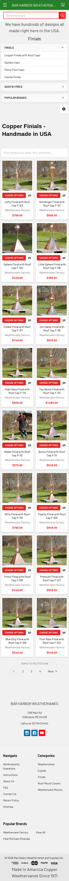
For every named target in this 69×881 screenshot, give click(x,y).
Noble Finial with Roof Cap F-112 (17, 453)
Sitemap (8, 806)
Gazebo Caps (12, 62)
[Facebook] (34, 733)
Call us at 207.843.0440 (34, 723)
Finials (41, 777)
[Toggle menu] (5, 5)
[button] (64, 109)
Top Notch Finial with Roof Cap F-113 (51, 391)
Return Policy (11, 800)
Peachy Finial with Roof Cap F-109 (52, 515)
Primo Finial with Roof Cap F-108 (17, 578)
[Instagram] (27, 733)
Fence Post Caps (14, 69)
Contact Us (9, 794)
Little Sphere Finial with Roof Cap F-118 (52, 266)
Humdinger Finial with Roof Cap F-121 (52, 203)
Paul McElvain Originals (16, 838)
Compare (29, 195)
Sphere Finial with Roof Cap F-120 (17, 266)
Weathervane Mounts (50, 789)
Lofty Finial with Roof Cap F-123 (17, 203)
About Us (8, 781)
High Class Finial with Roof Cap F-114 (17, 391)
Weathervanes (46, 764)
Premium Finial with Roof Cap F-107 (52, 578)
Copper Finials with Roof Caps (22, 55)
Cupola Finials (12, 77)
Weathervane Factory (15, 832)
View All (40, 832)
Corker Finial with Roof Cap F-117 (17, 328)
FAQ (5, 787)
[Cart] (63, 5)
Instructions (10, 774)
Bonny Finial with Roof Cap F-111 (51, 453)
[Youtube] (42, 733)
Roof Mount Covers (49, 783)
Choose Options (14, 195)
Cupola (42, 770)
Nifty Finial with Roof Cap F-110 (17, 515)
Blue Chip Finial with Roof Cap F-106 (17, 640)
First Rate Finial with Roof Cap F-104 (51, 640)
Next (51, 671)
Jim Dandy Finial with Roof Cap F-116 (51, 328)
